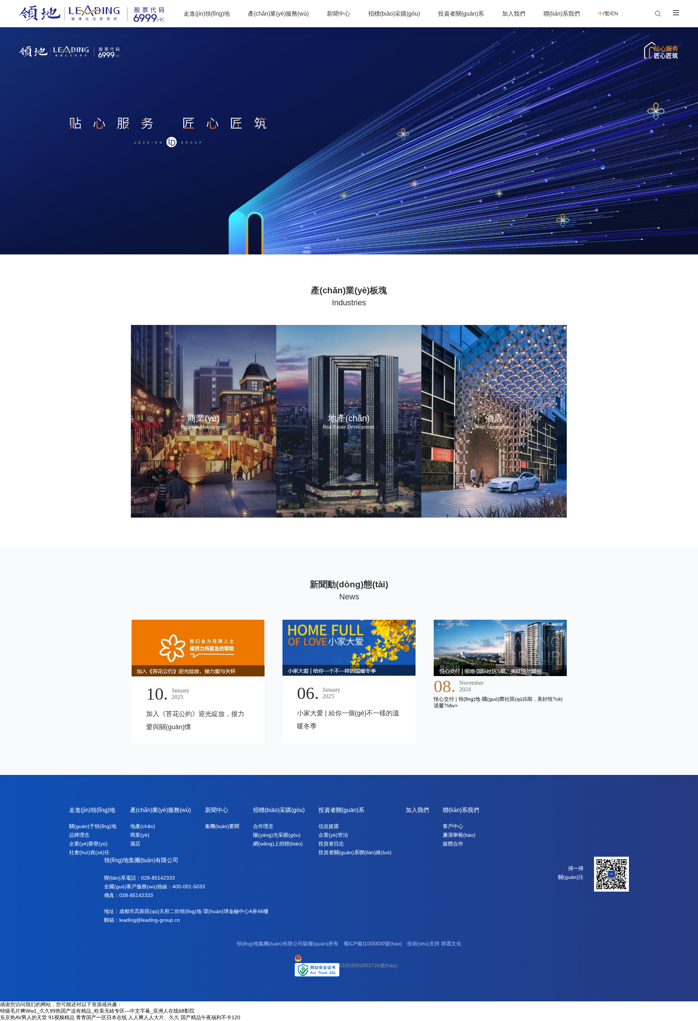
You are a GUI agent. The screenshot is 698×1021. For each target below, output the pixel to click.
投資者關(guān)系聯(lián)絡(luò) (355, 852)
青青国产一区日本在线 (101, 1017)
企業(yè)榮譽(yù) (88, 844)
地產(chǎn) (142, 826)
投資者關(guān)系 (341, 810)
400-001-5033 (188, 886)
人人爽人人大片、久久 (153, 1017)
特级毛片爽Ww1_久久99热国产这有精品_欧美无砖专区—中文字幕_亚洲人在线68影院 (97, 1011)
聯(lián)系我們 (461, 810)
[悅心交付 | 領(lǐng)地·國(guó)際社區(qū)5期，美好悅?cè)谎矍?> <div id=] (500, 648)
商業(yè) (139, 835)
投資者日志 (331, 844)
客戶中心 (453, 826)
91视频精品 (61, 1017)
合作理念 (263, 826)
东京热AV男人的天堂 (23, 1017)
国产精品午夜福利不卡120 (210, 1017)
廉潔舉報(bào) (459, 835)
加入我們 (417, 810)
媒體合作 (453, 844)
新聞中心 (216, 810)
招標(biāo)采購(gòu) (279, 810)
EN (614, 13)
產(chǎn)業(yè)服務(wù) (160, 810)
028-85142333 (158, 878)
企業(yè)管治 (333, 835)
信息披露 (328, 826)
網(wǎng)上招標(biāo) (278, 844)
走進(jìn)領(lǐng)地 (92, 810)
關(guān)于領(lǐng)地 (92, 826)
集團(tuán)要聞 (222, 826)
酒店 (135, 844)
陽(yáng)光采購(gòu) (277, 835)
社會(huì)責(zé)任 (89, 852)
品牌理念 (79, 835)
